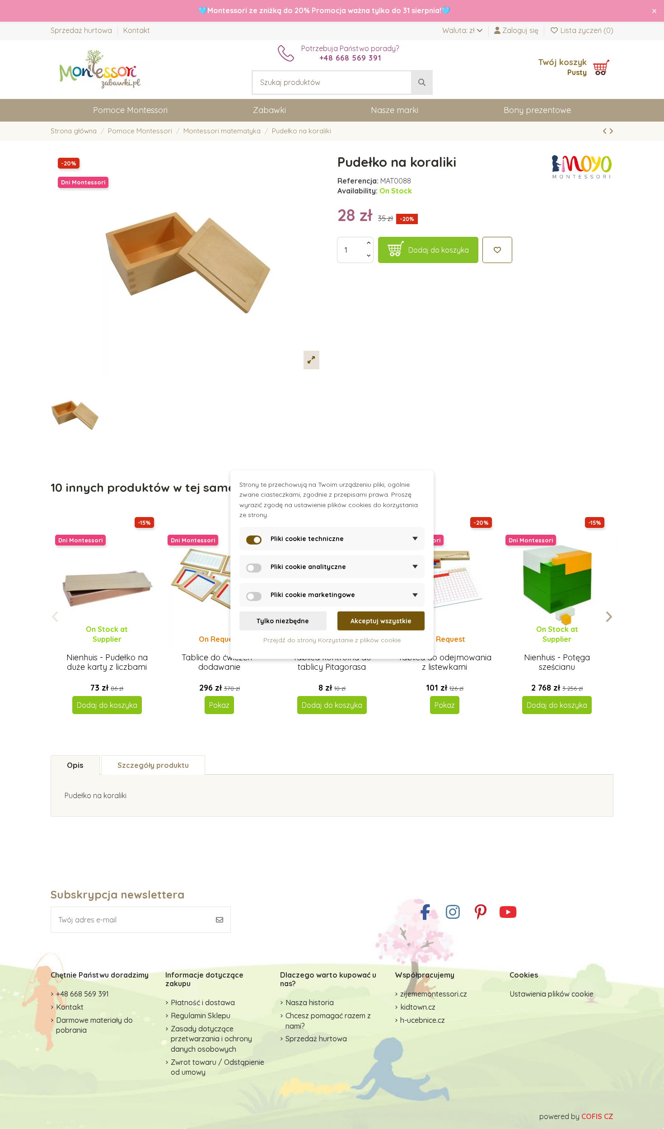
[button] (55, 617)
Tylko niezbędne (283, 621)
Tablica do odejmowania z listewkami (444, 662)
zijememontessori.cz (433, 993)
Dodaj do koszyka (438, 249)
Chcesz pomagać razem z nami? (328, 1020)
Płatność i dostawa (203, 1002)
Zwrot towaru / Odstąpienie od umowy (217, 1067)
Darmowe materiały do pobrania (94, 1025)
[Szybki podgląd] (114, 648)
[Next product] (611, 131)
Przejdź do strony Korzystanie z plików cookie (332, 640)
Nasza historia (309, 1002)
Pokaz (219, 705)
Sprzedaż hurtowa (82, 30)
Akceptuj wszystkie (381, 621)
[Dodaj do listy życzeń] (497, 250)
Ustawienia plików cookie (552, 993)
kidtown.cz (417, 1006)
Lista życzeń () (586, 30)
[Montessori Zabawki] (100, 68)
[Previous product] (606, 131)
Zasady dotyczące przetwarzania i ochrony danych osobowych (211, 1039)
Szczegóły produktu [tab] (153, 765)
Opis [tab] (75, 765)
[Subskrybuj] (219, 919)
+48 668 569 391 (82, 993)
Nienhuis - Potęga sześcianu (557, 662)
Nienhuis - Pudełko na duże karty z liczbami (107, 662)
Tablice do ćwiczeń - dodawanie (219, 662)
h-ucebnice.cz (422, 1020)
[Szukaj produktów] (422, 82)
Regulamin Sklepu (200, 1015)
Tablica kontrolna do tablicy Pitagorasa (332, 662)
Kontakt (136, 30)
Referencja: (358, 180)
